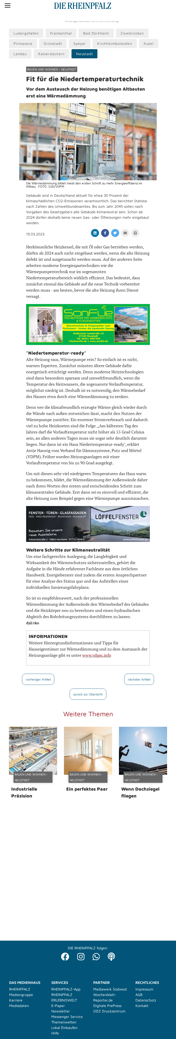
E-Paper (58, 1006)
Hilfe (55, 1033)
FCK (74, 16)
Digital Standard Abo (98, 16)
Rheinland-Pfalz (54, 16)
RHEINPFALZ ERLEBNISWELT (64, 997)
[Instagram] (81, 955)
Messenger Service (67, 1017)
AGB (139, 995)
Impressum (144, 989)
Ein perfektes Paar (87, 788)
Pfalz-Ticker (27, 16)
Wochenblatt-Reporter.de (104, 997)
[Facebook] (65, 955)
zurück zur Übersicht (88, 694)
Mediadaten (19, 1006)
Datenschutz (145, 1000)
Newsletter (60, 1011)
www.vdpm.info (96, 655)
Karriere (15, 1000)
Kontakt (141, 1006)
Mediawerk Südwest (110, 989)
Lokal (9, 16)
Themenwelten (63, 1022)
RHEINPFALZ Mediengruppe (21, 992)
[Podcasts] (111, 955)
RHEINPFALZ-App (65, 989)
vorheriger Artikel (38, 679)
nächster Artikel (139, 679)
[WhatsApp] (96, 955)
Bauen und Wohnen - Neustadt (51, 69)
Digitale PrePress (107, 1006)
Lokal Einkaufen (64, 1028)
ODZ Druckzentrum (109, 1011)
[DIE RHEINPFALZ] (82, 8)
